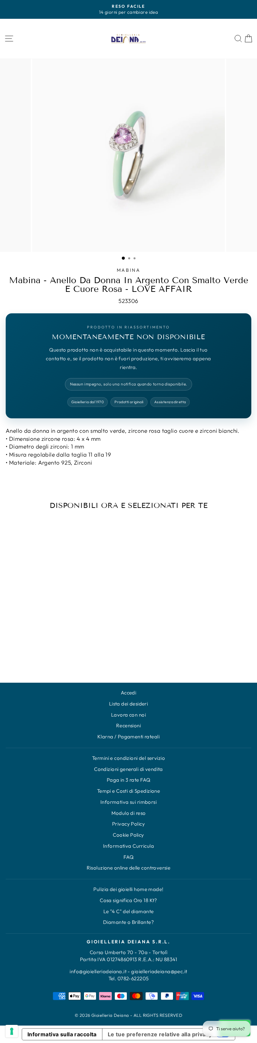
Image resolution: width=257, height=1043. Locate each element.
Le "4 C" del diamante (128, 911)
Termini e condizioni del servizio (128, 758)
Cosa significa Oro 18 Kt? (128, 900)
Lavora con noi (128, 715)
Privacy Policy (128, 824)
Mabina (129, 270)
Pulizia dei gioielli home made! (128, 889)
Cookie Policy (128, 835)
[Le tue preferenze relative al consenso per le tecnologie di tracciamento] (11, 1031)
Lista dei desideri (128, 703)
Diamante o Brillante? (128, 922)
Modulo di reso (128, 813)
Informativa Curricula (128, 846)
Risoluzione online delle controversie (129, 868)
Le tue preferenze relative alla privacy (160, 1034)
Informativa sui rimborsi (128, 802)
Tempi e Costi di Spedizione (128, 791)
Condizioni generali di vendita (128, 769)
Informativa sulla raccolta (62, 1034)
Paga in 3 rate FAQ (129, 780)
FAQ (128, 857)
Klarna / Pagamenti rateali (128, 736)
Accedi (129, 692)
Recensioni (128, 725)
